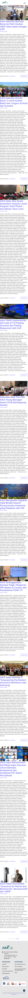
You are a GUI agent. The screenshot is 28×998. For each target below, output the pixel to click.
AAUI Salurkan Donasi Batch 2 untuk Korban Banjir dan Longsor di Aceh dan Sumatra (14, 102)
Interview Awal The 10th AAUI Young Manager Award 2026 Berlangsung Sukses (13, 401)
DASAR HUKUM (5, 966)
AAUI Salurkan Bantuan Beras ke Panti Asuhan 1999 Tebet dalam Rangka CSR (13, 25)
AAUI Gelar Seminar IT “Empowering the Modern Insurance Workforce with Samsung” (13, 681)
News (5, 31)
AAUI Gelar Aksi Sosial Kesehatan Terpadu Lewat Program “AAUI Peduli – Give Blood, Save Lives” (13, 205)
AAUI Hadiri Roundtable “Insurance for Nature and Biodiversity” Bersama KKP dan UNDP (13, 887)
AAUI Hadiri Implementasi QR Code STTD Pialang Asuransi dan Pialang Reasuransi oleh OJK (13, 324)
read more (24, 76)
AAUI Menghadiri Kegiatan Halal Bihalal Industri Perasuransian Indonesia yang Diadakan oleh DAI (13, 504)
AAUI (7, 992)
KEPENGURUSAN (5, 973)
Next (17, 938)
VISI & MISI (4, 968)
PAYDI (16, 972)
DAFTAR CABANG (18, 966)
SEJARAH (4, 964)
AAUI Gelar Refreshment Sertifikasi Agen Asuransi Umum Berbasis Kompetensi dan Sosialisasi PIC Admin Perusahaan (13, 769)
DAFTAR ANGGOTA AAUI (20, 964)
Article (1, 31)
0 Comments (12, 76)
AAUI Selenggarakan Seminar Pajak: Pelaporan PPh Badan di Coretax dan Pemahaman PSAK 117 (13, 586)
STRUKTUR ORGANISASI (7, 971)
